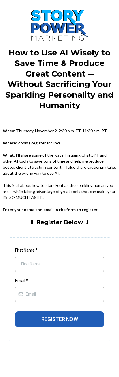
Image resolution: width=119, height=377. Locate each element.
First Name (26, 250)
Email (21, 280)
